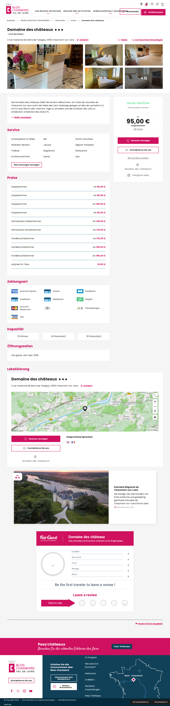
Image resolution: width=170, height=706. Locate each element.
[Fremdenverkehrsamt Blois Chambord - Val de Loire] (17, 8)
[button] (157, 4)
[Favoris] (152, 3)
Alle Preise (138, 129)
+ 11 (144, 78)
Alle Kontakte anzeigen (138, 158)
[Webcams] (141, 3)
